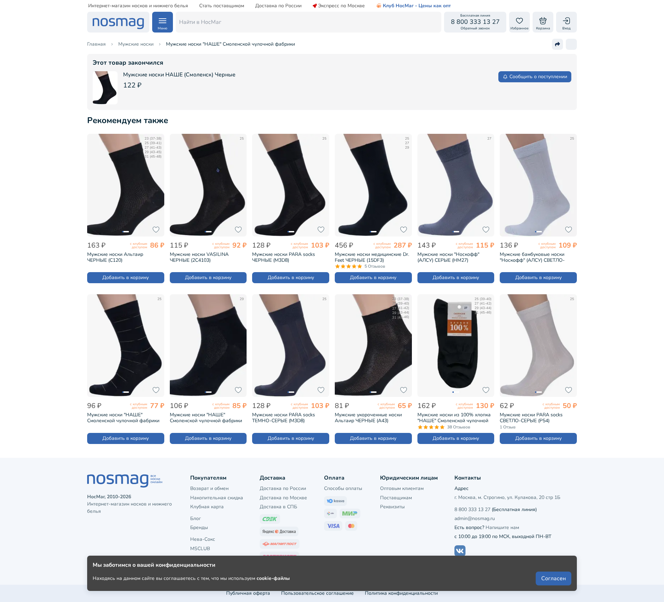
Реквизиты (392, 506)
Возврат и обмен (209, 488)
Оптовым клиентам (402, 488)
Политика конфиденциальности (401, 593)
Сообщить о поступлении (538, 76)
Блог (195, 518)
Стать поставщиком (221, 6)
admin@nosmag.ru (474, 518)
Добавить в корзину (125, 277)
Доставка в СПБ (278, 506)
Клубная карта (207, 506)
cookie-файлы (273, 578)
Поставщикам (396, 497)
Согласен (553, 578)
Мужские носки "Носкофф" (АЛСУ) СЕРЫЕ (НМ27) (448, 257)
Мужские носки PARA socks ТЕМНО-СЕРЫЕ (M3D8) (283, 417)
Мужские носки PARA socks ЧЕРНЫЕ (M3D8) (283, 257)
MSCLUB (200, 548)
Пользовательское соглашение (317, 593)
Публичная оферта (248, 593)
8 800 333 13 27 (472, 509)
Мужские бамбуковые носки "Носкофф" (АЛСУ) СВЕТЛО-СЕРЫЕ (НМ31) (532, 257)
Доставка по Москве (283, 497)
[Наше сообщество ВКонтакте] (459, 550)
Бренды (199, 527)
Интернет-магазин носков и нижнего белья (138, 6)
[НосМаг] (118, 22)
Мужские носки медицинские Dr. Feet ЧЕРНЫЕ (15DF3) (372, 257)
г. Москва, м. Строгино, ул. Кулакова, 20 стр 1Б (507, 497)
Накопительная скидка (216, 497)
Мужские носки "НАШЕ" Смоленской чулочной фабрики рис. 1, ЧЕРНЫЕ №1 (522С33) (206, 417)
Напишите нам (502, 527)
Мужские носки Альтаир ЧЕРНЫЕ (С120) (115, 257)
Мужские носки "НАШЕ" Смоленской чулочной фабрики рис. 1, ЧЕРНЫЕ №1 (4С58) (123, 417)
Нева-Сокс (202, 539)
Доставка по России (278, 6)
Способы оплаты (343, 488)
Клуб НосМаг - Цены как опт (417, 6)
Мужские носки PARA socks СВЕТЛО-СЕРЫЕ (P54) (531, 417)
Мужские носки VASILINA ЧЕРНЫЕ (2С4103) (199, 257)
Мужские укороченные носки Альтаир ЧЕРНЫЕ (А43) (368, 417)
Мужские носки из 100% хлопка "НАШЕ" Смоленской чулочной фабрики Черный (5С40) (454, 417)
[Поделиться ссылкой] (557, 44)
